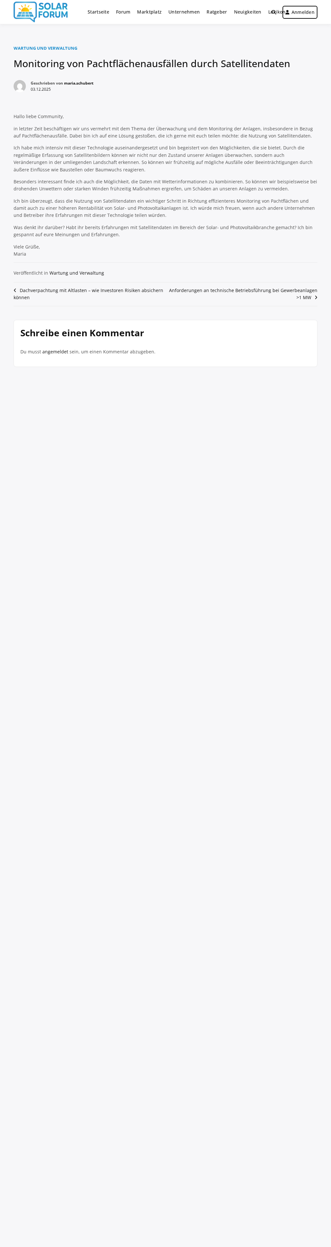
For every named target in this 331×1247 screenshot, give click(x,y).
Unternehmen (184, 12)
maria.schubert (78, 83)
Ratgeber (217, 12)
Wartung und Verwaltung (45, 48)
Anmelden (303, 12)
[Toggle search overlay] (274, 12)
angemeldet (55, 352)
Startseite (98, 12)
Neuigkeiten (248, 12)
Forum (123, 12)
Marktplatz (149, 12)
